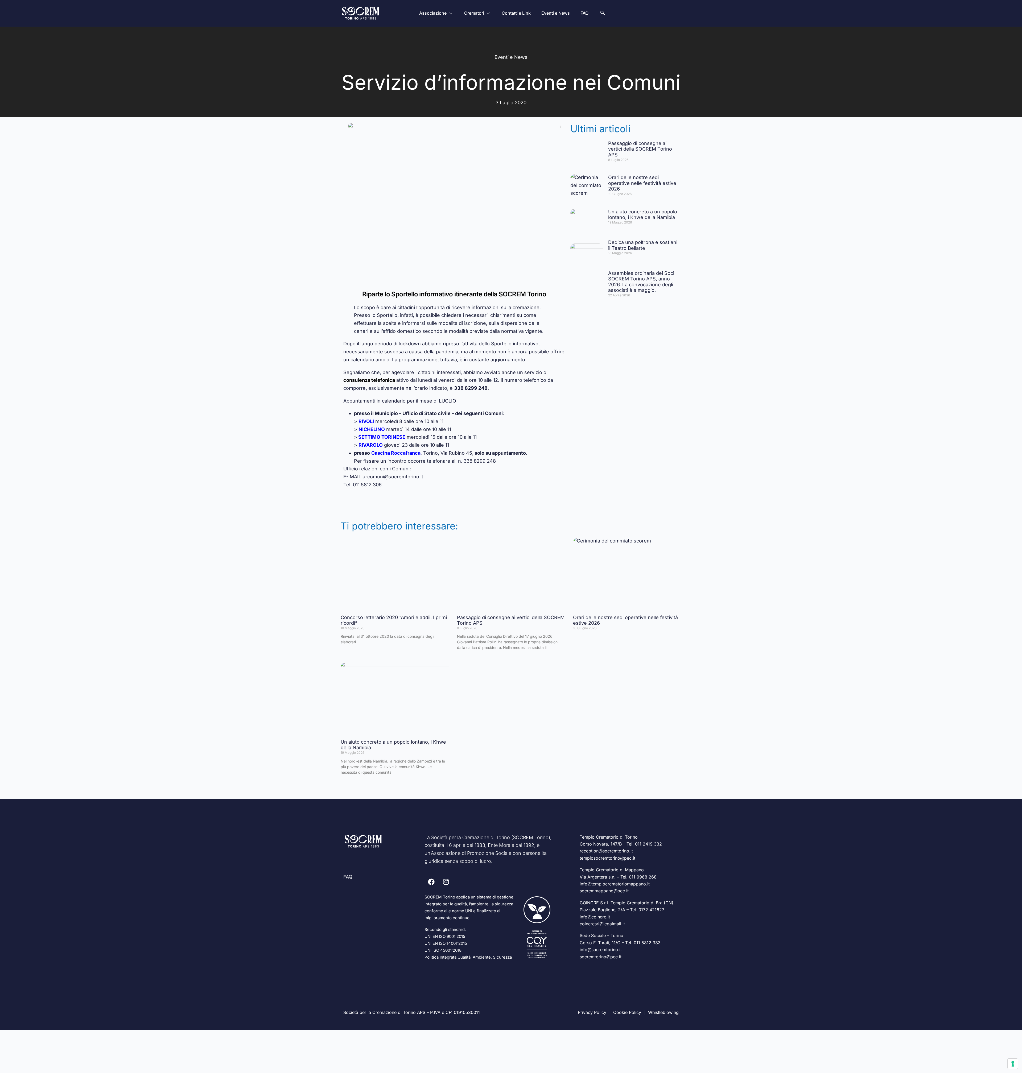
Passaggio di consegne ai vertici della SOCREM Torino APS (640, 149)
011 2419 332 (648, 844)
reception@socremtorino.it (606, 851)
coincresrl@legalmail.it (602, 923)
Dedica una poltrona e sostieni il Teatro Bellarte (642, 245)
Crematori (474, 13)
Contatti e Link (516, 13)
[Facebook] (431, 881)
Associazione (433, 13)
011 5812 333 (647, 942)
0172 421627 (651, 909)
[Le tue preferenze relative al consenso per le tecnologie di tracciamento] (1013, 1064)
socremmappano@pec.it (604, 890)
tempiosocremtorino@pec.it (607, 858)
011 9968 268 (643, 877)
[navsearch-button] (602, 13)
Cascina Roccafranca (396, 453)
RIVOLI (366, 421)
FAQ (584, 13)
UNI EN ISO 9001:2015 (445, 936)
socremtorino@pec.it (600, 956)
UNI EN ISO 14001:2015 (446, 943)
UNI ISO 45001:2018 (443, 950)
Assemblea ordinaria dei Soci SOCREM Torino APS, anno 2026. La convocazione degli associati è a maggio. (641, 281)
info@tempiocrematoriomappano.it (615, 883)
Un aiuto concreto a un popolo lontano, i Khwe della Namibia (642, 214)
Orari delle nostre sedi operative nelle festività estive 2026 (642, 183)
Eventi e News (555, 13)
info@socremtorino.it (601, 949)
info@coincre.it (595, 916)
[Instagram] (445, 881)
